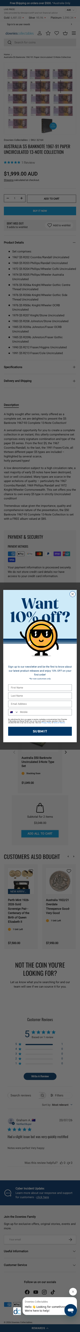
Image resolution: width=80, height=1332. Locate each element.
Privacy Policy (46, 722)
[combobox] (13, 712)
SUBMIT (40, 731)
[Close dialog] (72, 594)
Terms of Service (59, 722)
